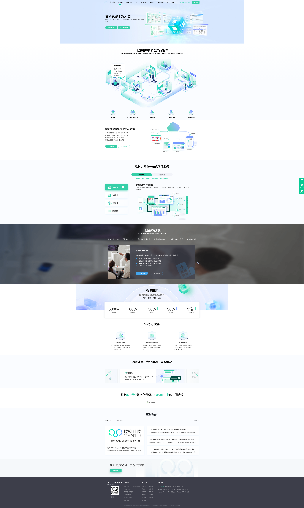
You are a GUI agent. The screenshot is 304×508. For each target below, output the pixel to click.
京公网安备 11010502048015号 (131, 505)
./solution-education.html (141, 273)
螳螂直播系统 (136, 486)
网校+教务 (126, 500)
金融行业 (144, 494)
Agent (117, 16)
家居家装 (144, 500)
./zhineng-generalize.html (111, 146)
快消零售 (144, 492)
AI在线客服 (127, 489)
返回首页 (2, 460)
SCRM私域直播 (128, 497)
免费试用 (195, 2)
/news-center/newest (196, 421)
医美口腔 (151, 489)
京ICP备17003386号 (153, 505)
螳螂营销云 (127, 486)
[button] (104, 264)
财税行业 (151, 494)
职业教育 (144, 497)
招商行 (150, 486)
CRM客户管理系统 (128, 492)
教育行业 (144, 486)
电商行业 (151, 497)
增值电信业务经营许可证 (143, 505)
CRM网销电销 (127, 494)
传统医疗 (144, 489)
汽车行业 (151, 492)
